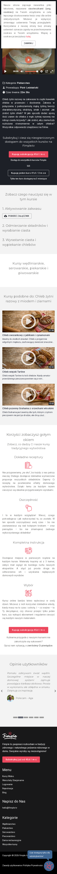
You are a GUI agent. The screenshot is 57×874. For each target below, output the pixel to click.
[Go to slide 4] (31, 717)
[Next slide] (55, 691)
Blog (4, 792)
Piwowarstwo (8, 836)
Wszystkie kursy (9, 844)
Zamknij (28, 43)
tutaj (28, 36)
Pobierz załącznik (18, 216)
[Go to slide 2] (20, 717)
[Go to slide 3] (26, 717)
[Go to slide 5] (36, 717)
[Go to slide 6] (41, 717)
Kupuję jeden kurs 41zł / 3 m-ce (28, 173)
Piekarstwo (7, 828)
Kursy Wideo (8, 776)
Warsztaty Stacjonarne (13, 780)
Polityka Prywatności (33, 865)
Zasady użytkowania (12, 865)
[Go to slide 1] (15, 717)
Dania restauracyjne (11, 840)
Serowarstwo (8, 832)
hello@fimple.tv (9, 808)
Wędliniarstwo (8, 824)
